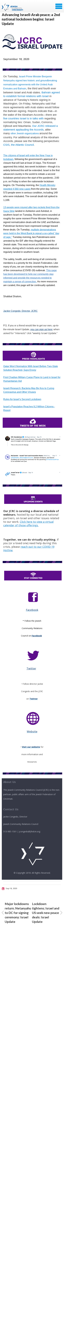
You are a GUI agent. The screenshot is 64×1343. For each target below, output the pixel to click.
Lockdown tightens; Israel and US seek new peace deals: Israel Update (45, 912)
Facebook (37, 635)
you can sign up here (41, 329)
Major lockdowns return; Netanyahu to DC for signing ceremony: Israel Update (18, 912)
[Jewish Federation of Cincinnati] (13, 7)
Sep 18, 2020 (11, 888)
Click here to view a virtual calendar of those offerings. (28, 523)
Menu (58, 6)
